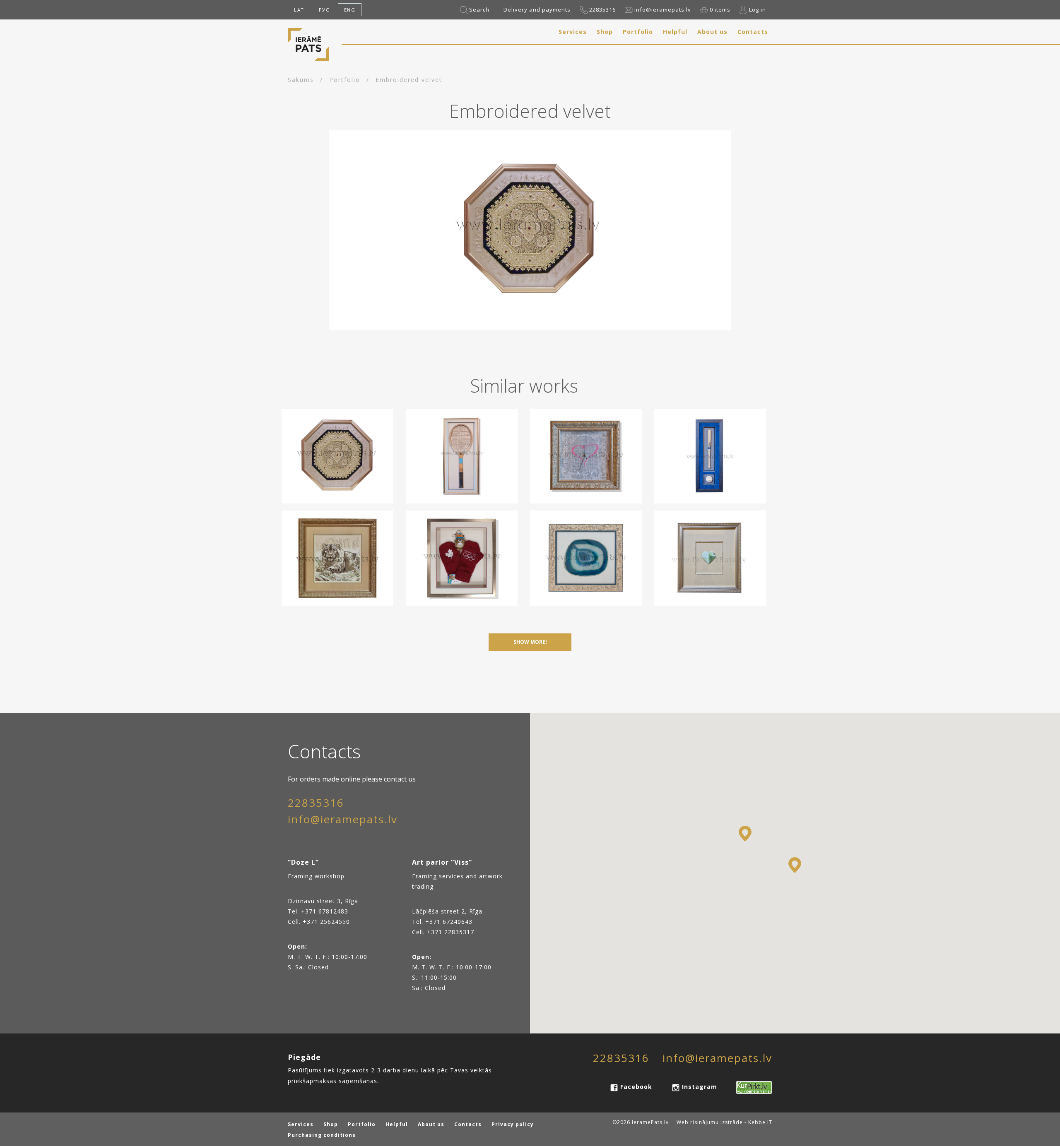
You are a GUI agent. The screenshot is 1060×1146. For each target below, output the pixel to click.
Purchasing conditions (322, 1135)
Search (479, 9)
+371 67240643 (448, 921)
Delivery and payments (537, 9)
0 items (720, 9)
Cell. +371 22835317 (443, 932)
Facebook (636, 1087)
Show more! (530, 641)
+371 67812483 (324, 911)
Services (573, 32)
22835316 (602, 9)
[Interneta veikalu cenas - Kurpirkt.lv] (748, 1087)
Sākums (301, 80)
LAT (299, 10)
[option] (530, 230)
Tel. (418, 921)
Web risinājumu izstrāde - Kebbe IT (724, 1122)
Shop (605, 32)
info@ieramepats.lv (662, 9)
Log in (757, 9)
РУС (324, 10)
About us (712, 32)
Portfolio (638, 32)
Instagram (699, 1087)
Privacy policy (512, 1124)
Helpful (675, 32)
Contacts (752, 32)
